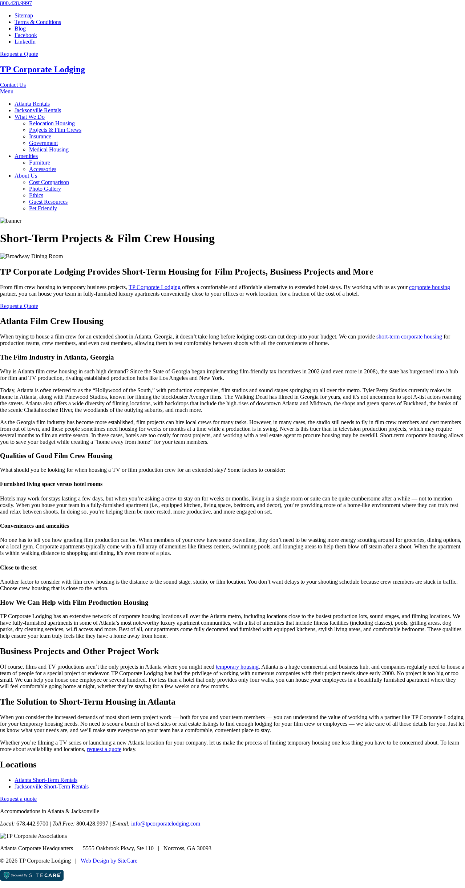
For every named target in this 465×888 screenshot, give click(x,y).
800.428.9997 (16, 3)
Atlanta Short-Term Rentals (46, 780)
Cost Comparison (49, 182)
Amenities (26, 156)
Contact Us (13, 85)
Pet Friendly (43, 208)
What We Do (30, 117)
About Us (26, 176)
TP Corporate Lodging (42, 69)
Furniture (39, 162)
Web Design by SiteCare (109, 860)
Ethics (36, 195)
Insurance (40, 136)
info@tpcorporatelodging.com (165, 823)
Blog (20, 28)
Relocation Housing (52, 123)
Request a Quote (19, 54)
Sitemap (24, 15)
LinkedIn (25, 41)
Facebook (26, 35)
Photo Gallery (45, 189)
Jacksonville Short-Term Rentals (52, 786)
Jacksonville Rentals (38, 110)
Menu (6, 91)
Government (43, 143)
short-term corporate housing (409, 336)
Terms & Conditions (38, 22)
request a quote (104, 749)
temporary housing (237, 667)
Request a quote (18, 799)
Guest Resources (48, 202)
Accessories (42, 169)
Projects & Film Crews (55, 130)
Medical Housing (49, 149)
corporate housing (429, 287)
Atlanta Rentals (32, 104)
